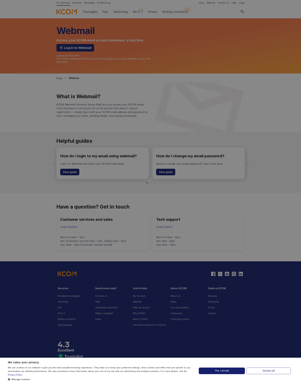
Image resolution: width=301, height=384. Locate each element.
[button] (100, 379)
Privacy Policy (15, 375)
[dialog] (150, 371)
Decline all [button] (269, 370)
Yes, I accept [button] (222, 370)
